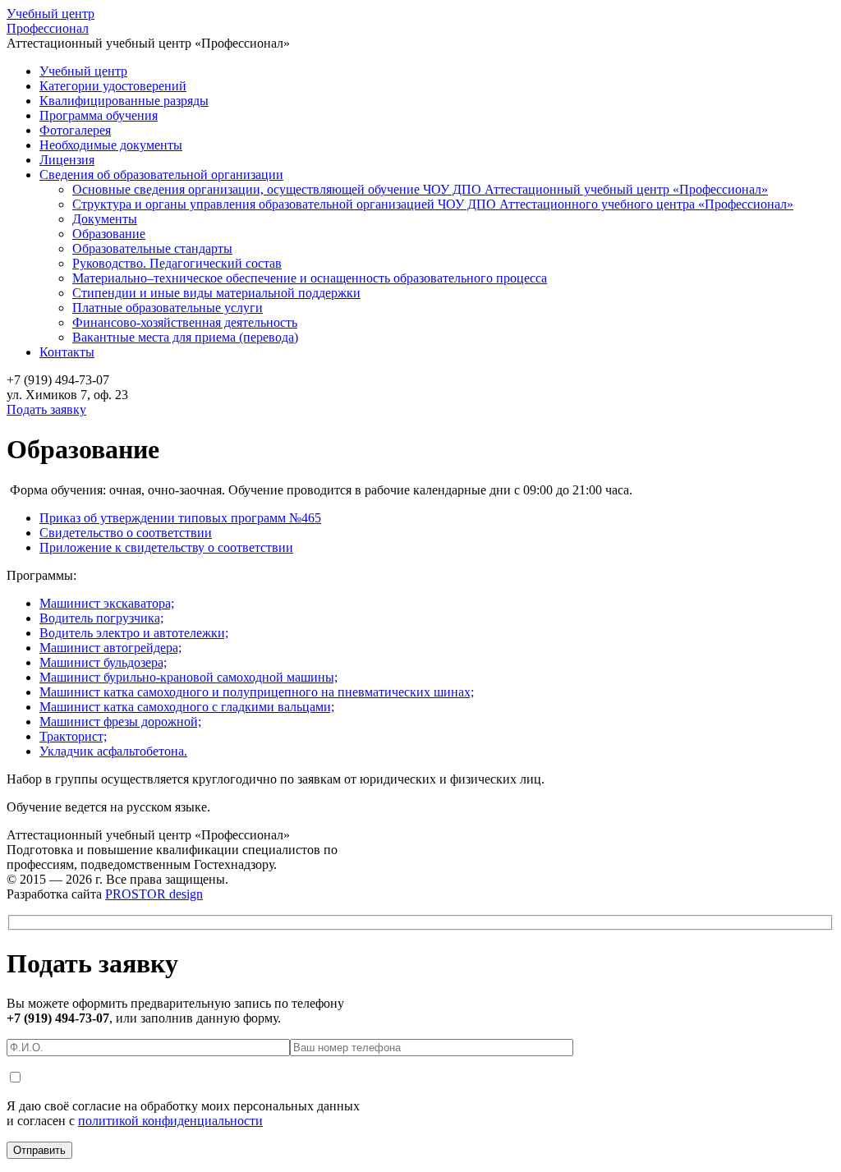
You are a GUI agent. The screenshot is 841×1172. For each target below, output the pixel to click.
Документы (104, 219)
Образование (108, 234)
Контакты (66, 352)
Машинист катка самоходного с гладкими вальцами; (186, 707)
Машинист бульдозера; (103, 662)
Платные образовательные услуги (167, 308)
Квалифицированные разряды (124, 101)
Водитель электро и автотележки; (133, 633)
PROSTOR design (154, 894)
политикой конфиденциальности (170, 1121)
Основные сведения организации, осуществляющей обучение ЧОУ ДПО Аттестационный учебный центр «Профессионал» (420, 189)
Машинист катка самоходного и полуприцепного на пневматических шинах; (256, 692)
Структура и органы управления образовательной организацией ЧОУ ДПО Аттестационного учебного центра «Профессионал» (432, 204)
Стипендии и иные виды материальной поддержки (216, 293)
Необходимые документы (110, 145)
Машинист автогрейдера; (110, 648)
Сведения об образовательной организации (161, 175)
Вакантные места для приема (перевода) (185, 337)
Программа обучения (98, 115)
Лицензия (66, 160)
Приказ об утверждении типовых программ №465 (180, 518)
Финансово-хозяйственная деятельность (184, 322)
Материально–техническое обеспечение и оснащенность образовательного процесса (309, 278)
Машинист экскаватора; (106, 603)
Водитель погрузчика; (101, 618)
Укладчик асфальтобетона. (113, 751)
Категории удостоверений (112, 86)
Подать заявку (46, 409)
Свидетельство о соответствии (125, 533)
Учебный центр (50, 21)
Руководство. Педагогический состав (177, 263)
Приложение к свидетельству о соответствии (166, 547)
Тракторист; (73, 736)
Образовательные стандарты (152, 248)
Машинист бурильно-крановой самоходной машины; (188, 677)
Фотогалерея (75, 130)
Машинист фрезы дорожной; (120, 721)
